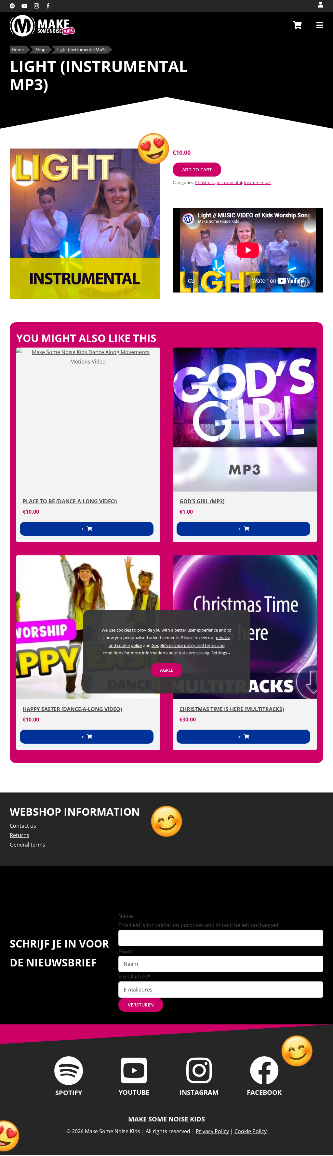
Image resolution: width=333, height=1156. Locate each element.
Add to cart (197, 169)
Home (18, 50)
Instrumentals (257, 182)
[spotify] (12, 5)
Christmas (205, 182)
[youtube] (24, 5)
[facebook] (48, 5)
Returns (19, 835)
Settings (219, 653)
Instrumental (229, 182)
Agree (166, 670)
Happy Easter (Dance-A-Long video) (72, 709)
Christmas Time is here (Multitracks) (232, 709)
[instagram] (36, 5)
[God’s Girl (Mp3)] (245, 420)
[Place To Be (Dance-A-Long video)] (88, 420)
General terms (27, 844)
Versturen (141, 1005)
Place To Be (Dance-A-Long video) (70, 501)
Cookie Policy (250, 1131)
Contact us (23, 825)
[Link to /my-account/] (320, 4)
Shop (40, 50)
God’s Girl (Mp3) (202, 501)
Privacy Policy (212, 1131)
